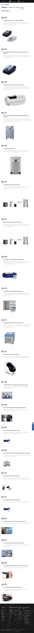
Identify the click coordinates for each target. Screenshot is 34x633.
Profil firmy (20, 618)
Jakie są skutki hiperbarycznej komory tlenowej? (12, 430)
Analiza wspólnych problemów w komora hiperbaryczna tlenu (14, 84)
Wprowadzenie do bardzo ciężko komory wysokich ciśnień (13, 291)
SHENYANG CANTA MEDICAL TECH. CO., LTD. (12, 629)
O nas (14, 7)
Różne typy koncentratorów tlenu (9, 148)
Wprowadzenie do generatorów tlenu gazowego (11, 184)
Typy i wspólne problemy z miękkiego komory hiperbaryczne (14, 259)
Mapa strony (3, 630)
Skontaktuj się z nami (5, 10)
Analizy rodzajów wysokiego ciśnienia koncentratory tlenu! (13, 322)
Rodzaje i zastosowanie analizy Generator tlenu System (13, 222)
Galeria (15, 615)
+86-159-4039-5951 (22, 1)
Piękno (10, 618)
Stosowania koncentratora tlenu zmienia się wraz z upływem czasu (15, 521)
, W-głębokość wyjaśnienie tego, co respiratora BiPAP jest (13, 20)
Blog (19, 616)
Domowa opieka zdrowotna (11, 614)
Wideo (15, 613)
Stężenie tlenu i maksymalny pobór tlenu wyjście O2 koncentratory (15, 407)
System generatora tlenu (3, 620)
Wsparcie (17, 7)
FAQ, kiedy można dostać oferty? (16, 610)
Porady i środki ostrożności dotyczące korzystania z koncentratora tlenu (16, 565)
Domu (3, 7)
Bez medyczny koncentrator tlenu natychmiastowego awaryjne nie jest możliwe (17, 453)
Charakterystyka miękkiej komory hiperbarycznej (12, 499)
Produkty (6, 7)
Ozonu (10, 619)
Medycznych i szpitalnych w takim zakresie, (11, 610)
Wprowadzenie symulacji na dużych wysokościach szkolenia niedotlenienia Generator (16, 116)
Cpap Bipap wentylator (3, 617)
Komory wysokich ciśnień (2, 613)
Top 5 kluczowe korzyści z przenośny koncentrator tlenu (13, 587)
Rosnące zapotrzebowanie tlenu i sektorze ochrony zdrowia (14, 542)
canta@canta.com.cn (14, 1)
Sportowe (10, 616)
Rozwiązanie (10, 7)
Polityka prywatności (8, 630)
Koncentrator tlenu (3, 610)
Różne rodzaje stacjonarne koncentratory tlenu (11, 354)
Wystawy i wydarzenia (20, 614)
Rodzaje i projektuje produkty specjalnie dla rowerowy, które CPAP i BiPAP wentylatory (16, 53)
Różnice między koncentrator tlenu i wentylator (11, 475)
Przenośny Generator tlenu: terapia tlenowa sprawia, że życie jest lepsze (16, 384)
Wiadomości (22, 7)
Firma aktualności (20, 611)
